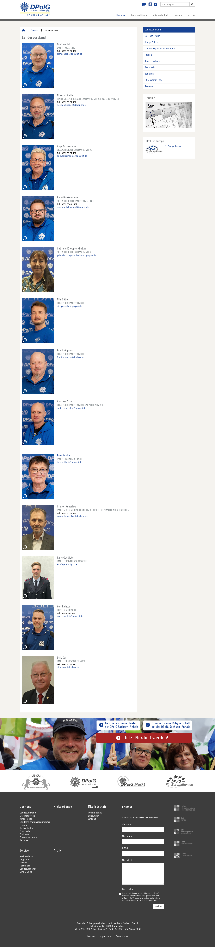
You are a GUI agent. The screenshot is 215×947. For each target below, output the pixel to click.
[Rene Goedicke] (38, 577)
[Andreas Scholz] (38, 422)
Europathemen (174, 146)
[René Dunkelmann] (38, 218)
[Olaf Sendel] (38, 65)
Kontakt (91, 936)
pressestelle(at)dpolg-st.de (70, 616)
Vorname (127, 824)
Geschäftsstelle (152, 36)
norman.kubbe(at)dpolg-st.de (71, 105)
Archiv (191, 15)
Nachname (128, 836)
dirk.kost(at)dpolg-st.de (68, 667)
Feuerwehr (150, 67)
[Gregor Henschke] (38, 527)
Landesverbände (28, 868)
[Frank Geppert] (38, 371)
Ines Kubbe (63, 455)
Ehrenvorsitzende (153, 80)
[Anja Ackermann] (38, 167)
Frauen (148, 54)
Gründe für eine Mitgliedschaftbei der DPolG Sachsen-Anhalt (171, 725)
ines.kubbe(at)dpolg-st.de (69, 462)
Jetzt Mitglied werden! (146, 737)
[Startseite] (23, 30)
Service (178, 15)
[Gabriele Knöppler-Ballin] (38, 269)
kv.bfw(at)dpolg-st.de (67, 564)
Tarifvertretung (152, 61)
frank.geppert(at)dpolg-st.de (71, 357)
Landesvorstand (153, 29)
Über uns (120, 15)
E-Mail (126, 848)
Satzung (92, 818)
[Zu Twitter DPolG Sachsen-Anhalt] (154, 4)
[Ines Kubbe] (38, 476)
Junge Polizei (151, 42)
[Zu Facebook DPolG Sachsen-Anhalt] (149, 4)
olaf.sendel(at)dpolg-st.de (69, 53)
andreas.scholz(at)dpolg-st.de (71, 408)
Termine (149, 86)
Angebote (24, 859)
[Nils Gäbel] (38, 320)
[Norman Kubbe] (38, 116)
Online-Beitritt (95, 812)
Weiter (158, 906)
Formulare (25, 865)
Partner (23, 862)
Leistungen (93, 815)
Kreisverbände (139, 15)
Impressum (105, 936)
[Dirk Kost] (38, 680)
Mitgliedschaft (161, 15)
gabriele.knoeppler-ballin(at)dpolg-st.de (76, 255)
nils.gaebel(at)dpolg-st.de (69, 306)
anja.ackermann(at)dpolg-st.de (72, 155)
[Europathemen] (154, 150)
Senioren (149, 73)
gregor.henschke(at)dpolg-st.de (72, 516)
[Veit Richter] (38, 627)
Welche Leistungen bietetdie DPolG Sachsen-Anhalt (121, 725)
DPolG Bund (26, 871)
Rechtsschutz (26, 856)
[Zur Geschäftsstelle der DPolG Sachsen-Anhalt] (143, 4)
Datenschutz (129, 889)
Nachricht (127, 860)
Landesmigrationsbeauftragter (160, 48)
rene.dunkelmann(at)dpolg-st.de (73, 207)
